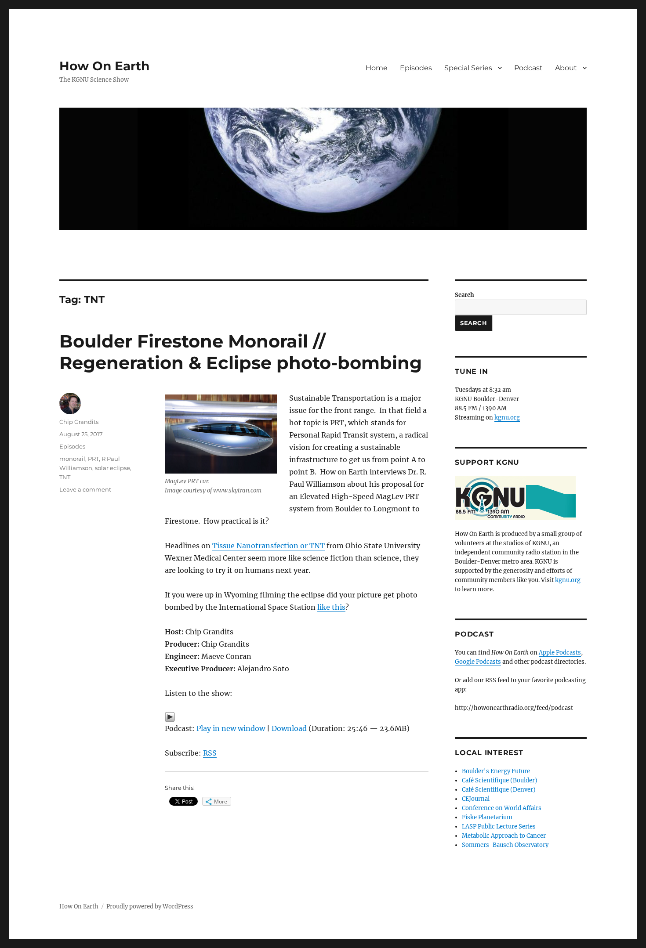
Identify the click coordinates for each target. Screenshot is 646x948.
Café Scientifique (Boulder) (499, 780)
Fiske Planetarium (487, 817)
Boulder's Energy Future (496, 771)
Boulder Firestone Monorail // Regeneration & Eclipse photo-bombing (240, 351)
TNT (64, 477)
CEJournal (476, 799)
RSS (210, 753)
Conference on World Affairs (501, 808)
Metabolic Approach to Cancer (504, 835)
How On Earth (104, 65)
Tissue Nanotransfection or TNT (268, 545)
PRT (93, 458)
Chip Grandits (78, 421)
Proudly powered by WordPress (149, 906)
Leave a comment (85, 489)
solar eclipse (112, 467)
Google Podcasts (478, 662)
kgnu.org (507, 417)
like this (331, 607)
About (566, 68)
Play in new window (230, 728)
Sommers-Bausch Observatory (505, 845)
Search (464, 295)
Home (377, 68)
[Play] (296, 717)
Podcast (528, 68)
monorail (72, 458)
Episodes (416, 68)
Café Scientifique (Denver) (499, 789)
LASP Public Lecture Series (499, 826)
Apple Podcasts (560, 652)
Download (289, 728)
